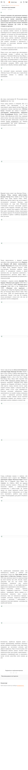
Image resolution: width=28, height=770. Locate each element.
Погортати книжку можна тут (18, 380)
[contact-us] (26, 2)
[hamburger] (1, 2)
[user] (21, 2)
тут (10, 101)
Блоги (7, 5)
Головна (3, 5)
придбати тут (4, 101)
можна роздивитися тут (13, 121)
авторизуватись (20, 685)
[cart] (24, 2)
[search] (4, 2)
